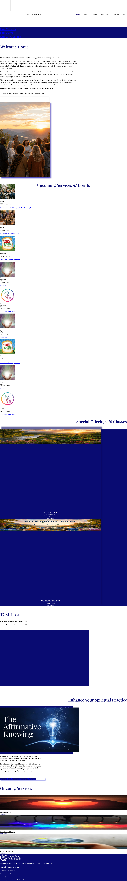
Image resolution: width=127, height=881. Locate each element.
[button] (63, 867)
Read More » (50, 518)
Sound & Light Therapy (7, 832)
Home (78, 14)
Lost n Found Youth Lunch (7, 311)
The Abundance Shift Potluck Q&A (9, 233)
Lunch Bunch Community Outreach (10, 259)
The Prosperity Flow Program (50, 600)
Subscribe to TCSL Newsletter (10, 867)
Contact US (116, 14)
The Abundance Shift (50, 513)
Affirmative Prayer (6, 812)
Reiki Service (3, 285)
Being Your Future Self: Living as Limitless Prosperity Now (16, 208)
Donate (124, 14)
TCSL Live (95, 14)
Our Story (85, 14)
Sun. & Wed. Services (6, 851)
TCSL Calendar (105, 14)
